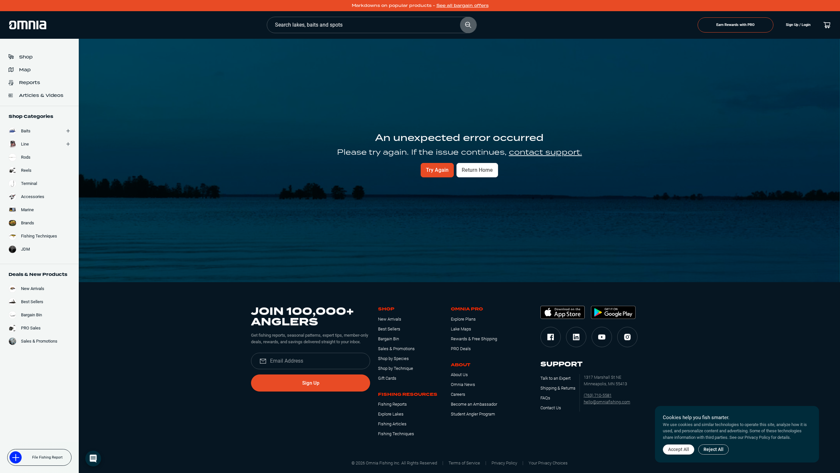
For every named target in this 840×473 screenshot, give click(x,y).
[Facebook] (550, 337)
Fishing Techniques (396, 433)
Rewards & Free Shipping (474, 338)
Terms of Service (464, 463)
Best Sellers (389, 329)
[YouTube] (602, 337)
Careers (458, 394)
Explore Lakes (391, 414)
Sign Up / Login (798, 25)
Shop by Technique (395, 368)
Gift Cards (387, 378)
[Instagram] (627, 337)
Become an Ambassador (474, 404)
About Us (459, 374)
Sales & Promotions (396, 348)
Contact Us (550, 407)
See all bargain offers (462, 5)
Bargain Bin (388, 338)
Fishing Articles (392, 423)
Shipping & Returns (558, 388)
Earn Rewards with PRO (735, 25)
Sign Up (310, 383)
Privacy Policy (504, 463)
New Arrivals (389, 319)
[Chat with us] (93, 458)
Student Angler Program (473, 414)
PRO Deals (461, 348)
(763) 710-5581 (598, 395)
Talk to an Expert (555, 378)
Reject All (714, 449)
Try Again (437, 170)
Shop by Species (393, 358)
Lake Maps (461, 329)
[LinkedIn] (576, 337)
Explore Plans (463, 319)
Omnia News (463, 384)
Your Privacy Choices (548, 463)
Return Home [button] (477, 170)
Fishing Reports (392, 404)
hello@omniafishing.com (607, 401)
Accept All (678, 449)
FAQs (545, 397)
